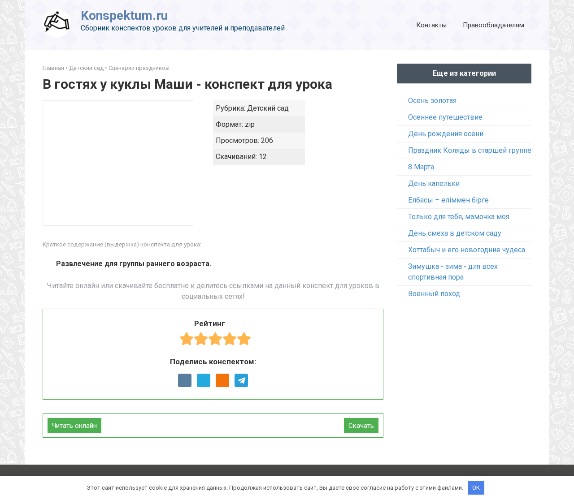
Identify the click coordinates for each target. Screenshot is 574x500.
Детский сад (86, 68)
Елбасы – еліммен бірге (448, 200)
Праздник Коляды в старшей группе (469, 150)
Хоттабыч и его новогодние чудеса (466, 250)
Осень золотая (432, 100)
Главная (53, 68)
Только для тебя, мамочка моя (458, 216)
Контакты (431, 25)
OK (476, 487)
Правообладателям (493, 25)
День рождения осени (445, 133)
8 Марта (421, 167)
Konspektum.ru (124, 15)
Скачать (361, 426)
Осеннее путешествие (445, 117)
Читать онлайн (74, 426)
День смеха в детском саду (454, 233)
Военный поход (434, 293)
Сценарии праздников (139, 68)
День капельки (434, 183)
